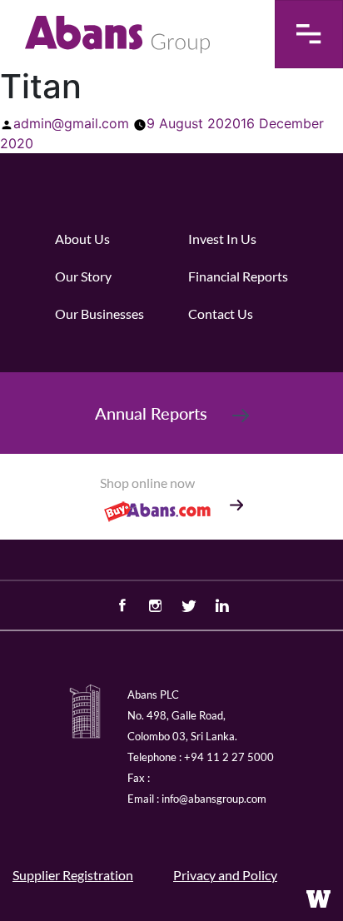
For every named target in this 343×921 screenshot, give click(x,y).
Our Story (83, 276)
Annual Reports (151, 413)
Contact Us (220, 313)
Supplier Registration (72, 875)
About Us (82, 238)
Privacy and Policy (225, 875)
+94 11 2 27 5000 (229, 757)
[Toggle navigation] (309, 34)
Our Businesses (99, 313)
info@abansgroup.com (214, 798)
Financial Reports (238, 276)
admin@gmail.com (71, 123)
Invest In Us (222, 238)
